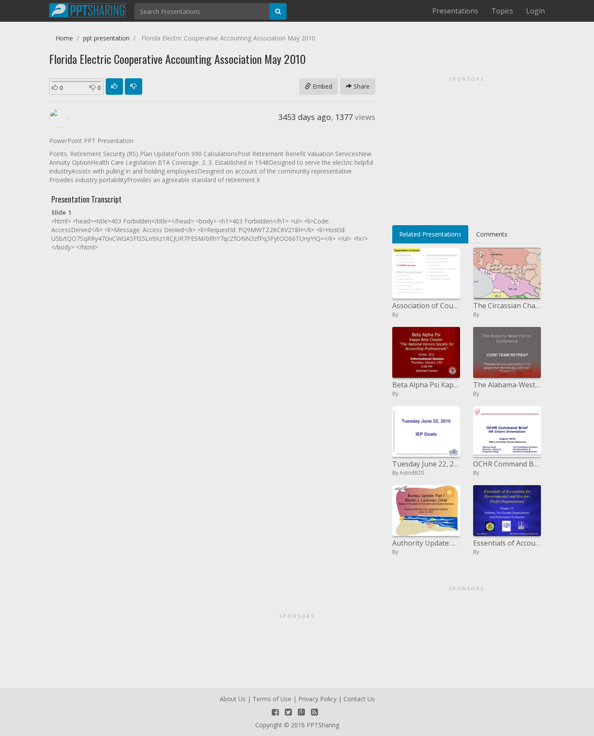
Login (535, 11)
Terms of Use (272, 699)
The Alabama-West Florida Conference (507, 385)
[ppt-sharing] (87, 9)
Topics (502, 11)
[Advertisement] (466, 148)
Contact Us (359, 699)
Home (64, 38)
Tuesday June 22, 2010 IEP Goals (426, 464)
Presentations (455, 11)
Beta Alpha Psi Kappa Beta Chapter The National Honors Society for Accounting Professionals (426, 385)
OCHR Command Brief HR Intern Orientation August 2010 (507, 464)
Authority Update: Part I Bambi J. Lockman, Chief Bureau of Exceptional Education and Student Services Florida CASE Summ (426, 543)
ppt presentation (106, 38)
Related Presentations (430, 234)
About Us (233, 699)
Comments (491, 234)
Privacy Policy (317, 699)
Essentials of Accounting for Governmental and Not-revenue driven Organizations (507, 543)
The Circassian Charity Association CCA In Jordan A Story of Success (507, 305)
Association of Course (426, 305)
